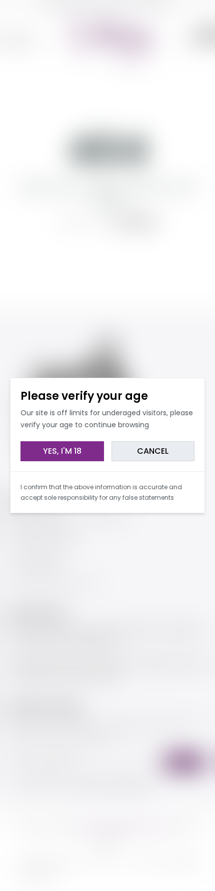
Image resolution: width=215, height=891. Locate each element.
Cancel (152, 451)
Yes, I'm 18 (62, 451)
